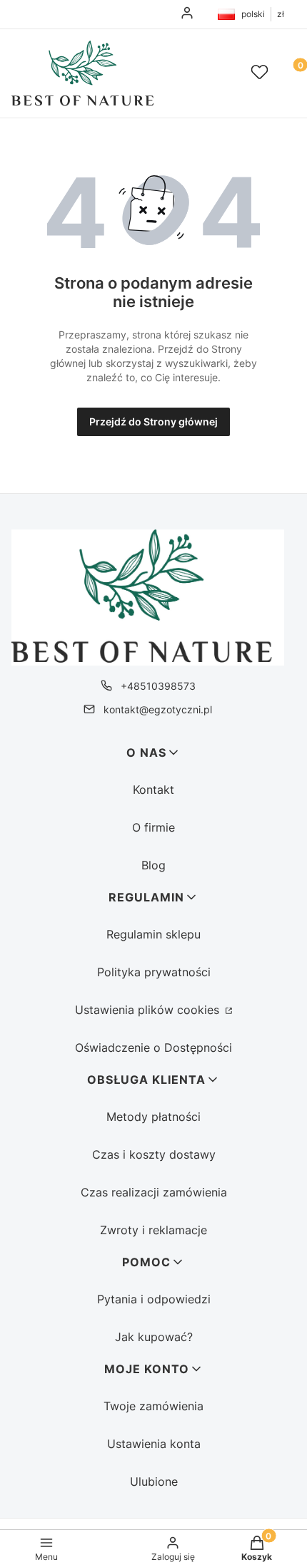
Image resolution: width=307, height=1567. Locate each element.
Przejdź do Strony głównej (153, 421)
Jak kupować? (154, 1337)
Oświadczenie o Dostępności (153, 1047)
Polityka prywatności (154, 972)
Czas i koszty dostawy (154, 1154)
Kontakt (153, 789)
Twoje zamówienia (153, 1406)
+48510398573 (158, 686)
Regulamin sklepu (153, 934)
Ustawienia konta (154, 1444)
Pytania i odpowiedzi (154, 1299)
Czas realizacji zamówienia (154, 1192)
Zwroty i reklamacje (153, 1230)
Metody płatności (153, 1117)
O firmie (153, 827)
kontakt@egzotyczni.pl (158, 709)
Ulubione (154, 1481)
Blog (153, 865)
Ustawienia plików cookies (149, 1010)
